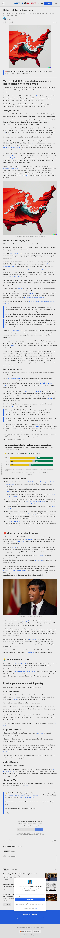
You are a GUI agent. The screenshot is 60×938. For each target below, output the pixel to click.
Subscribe (30, 899)
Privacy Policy (41, 904)
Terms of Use (37, 903)
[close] (44, 880)
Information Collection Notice (29, 904)
